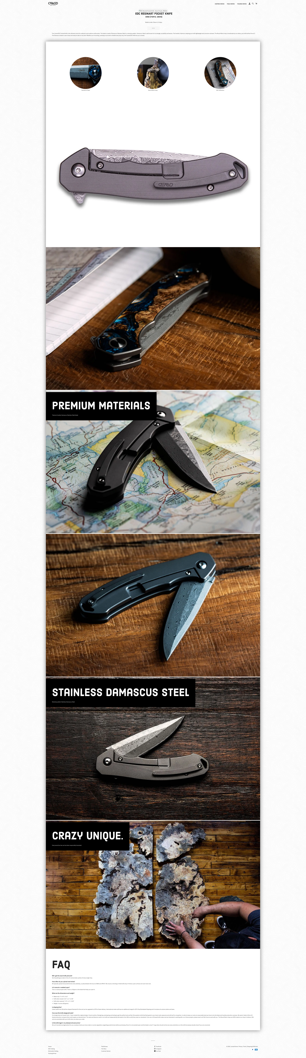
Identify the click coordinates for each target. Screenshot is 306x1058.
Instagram (158, 1049)
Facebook (158, 1046)
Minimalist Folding (53, 1051)
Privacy (240, 1046)
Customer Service (105, 1051)
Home (49, 1046)
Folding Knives (242, 4)
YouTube (158, 1051)
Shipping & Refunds (252, 1046)
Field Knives (231, 4)
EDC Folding (51, 1049)
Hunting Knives (219, 4)
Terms (244, 1046)
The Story (103, 1049)
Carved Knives (234, 1046)
